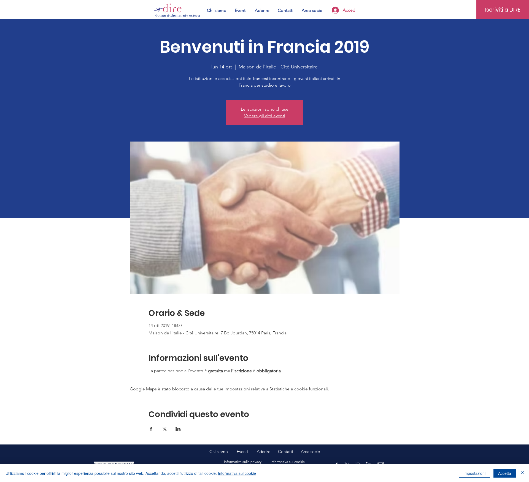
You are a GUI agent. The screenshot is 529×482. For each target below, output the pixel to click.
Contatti (285, 451)
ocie (316, 451)
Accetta (504, 473)
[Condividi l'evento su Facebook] (151, 429)
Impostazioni (474, 473)
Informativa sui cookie (237, 473)
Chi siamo (223, 451)
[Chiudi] (522, 473)
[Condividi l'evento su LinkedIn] (178, 429)
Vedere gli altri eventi (264, 115)
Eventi (247, 451)
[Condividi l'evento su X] (164, 429)
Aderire (263, 451)
